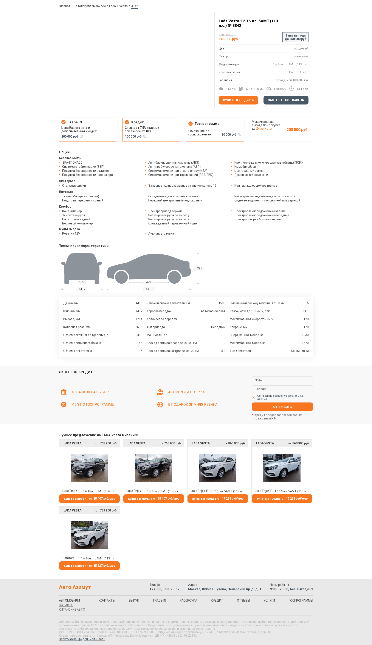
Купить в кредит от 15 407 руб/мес (89, 498)
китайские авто (72, 609)
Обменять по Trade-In (286, 100)
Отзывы (243, 600)
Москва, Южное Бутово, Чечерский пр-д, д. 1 (224, 589)
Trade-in (159, 600)
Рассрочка (188, 600)
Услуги (269, 600)
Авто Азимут (75, 587)
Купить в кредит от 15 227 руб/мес (89, 565)
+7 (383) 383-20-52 (164, 589)
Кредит (217, 600)
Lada (112, 6)
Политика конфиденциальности (82, 639)
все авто (66, 605)
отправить (282, 406)
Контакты (107, 600)
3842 (134, 6)
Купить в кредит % (238, 100)
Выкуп (134, 600)
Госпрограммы (301, 600)
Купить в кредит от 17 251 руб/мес (217, 498)
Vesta (123, 6)
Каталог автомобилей (90, 6)
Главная (64, 6)
